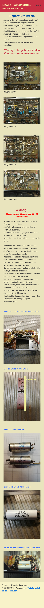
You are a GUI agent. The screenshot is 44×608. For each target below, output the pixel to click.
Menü (38, 4)
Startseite (6, 585)
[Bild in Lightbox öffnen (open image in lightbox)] (22, 76)
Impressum (23, 585)
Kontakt (14, 585)
